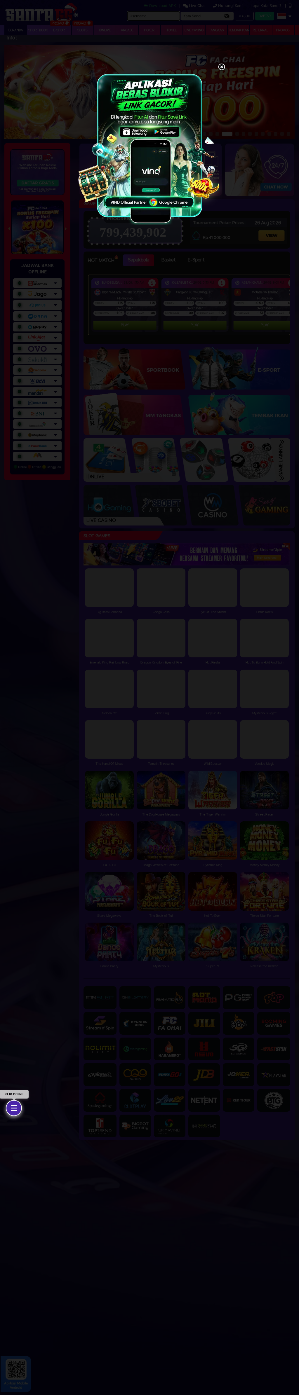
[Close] (221, 67)
